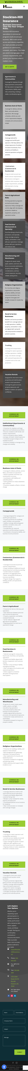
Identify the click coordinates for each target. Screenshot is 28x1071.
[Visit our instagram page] (16, 1063)
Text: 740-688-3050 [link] (18, 1)
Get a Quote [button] (9, 66)
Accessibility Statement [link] (9, 1067)
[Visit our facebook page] (13, 1063)
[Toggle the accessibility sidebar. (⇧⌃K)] (4, 1067)
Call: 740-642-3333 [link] (10, 1)
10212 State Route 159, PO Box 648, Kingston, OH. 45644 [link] (15, 981)
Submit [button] (19, 1052)
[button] (24, 7)
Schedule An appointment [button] (14, 415)
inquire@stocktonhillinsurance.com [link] (15, 952)
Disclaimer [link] (16, 1069)
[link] (7, 6)
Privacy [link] (18, 1067)
